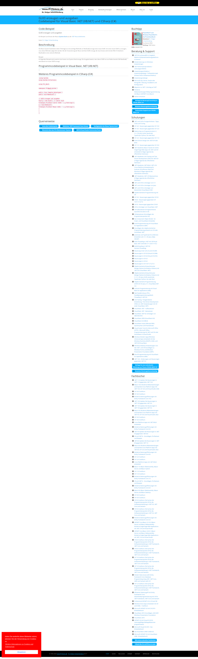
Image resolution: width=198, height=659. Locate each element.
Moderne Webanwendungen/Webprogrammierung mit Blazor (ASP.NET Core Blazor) (147, 92)
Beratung (91, 10)
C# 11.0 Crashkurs (139, 471)
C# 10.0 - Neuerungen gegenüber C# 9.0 (146, 197)
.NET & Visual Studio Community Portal (89, 130)
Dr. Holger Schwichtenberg (50, 40)
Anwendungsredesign (141, 78)
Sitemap (129, 654)
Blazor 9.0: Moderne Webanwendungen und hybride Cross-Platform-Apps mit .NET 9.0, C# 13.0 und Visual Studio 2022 (146, 413)
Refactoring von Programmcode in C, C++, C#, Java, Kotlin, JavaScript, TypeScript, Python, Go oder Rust (145, 133)
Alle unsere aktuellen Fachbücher (145, 640)
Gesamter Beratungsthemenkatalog (146, 106)
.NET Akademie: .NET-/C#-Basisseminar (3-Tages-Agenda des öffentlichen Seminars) (146, 178)
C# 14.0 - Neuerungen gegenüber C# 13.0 (146, 126)
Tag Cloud (121, 654)
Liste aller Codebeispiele (49, 126)
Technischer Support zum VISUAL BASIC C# (144, 111)
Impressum (146, 654)
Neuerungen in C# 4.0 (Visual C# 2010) (145, 256)
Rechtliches (155, 654)
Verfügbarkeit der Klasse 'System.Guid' (106, 126)
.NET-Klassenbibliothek (78, 36)
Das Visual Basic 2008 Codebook (144, 632)
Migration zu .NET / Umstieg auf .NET (145, 87)
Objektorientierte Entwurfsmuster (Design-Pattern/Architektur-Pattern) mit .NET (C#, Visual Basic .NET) (146, 268)
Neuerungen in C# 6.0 (140, 261)
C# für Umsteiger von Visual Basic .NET (146, 207)
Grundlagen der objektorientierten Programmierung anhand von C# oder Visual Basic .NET (146, 230)
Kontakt (137, 654)
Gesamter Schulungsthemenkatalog (146, 371)
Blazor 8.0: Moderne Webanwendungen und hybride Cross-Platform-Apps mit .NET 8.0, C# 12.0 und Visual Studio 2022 (146, 448)
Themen (81, 10)
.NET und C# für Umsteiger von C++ (145, 183)
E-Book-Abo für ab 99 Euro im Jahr (145, 644)
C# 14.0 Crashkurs (139, 391)
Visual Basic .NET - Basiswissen (143, 311)
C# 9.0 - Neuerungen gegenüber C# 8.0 (146, 204)
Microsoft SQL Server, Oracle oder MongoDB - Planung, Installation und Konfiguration (145, 83)
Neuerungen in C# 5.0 (140, 258)
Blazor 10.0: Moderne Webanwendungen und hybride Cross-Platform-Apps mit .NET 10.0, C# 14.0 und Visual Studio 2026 (146, 387)
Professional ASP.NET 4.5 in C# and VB (145, 601)
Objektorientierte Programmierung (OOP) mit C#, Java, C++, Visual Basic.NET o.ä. (146, 284)
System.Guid (63, 36)
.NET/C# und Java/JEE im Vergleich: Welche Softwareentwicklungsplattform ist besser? (146, 57)
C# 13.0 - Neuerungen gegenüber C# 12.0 (146, 129)
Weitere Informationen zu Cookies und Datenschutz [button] (19, 645)
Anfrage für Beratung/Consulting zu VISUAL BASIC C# (145, 101)
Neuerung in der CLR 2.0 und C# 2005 (145, 251)
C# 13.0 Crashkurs (139, 417)
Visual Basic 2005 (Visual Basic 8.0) (144, 318)
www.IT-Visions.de (62, 654)
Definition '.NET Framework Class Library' (75, 126)
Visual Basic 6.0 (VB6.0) (141, 321)
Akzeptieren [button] (21, 652)
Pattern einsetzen (139, 96)
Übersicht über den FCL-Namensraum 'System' (56, 130)
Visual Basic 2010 (139, 618)
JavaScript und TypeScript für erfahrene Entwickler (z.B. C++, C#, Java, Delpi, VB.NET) (146, 237)
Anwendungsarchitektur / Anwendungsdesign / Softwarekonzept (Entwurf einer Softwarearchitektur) (146, 73)
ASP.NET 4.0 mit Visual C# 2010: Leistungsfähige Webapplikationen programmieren (144, 622)
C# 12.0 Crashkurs (139, 457)
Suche (151, 10)
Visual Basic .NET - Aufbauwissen (144, 308)
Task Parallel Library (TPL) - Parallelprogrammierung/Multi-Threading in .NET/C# (143, 295)
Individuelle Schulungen (105, 10)
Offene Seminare (121, 10)
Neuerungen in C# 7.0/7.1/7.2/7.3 (144, 264)
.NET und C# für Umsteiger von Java (145, 185)
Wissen (133, 10)
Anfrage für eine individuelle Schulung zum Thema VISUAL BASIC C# (145, 366)
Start (72, 10)
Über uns (142, 10)
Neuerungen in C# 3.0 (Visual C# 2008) (145, 253)
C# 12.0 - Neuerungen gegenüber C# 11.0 (146, 138)
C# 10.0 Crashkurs (139, 495)
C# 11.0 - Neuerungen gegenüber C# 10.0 (146, 145)
